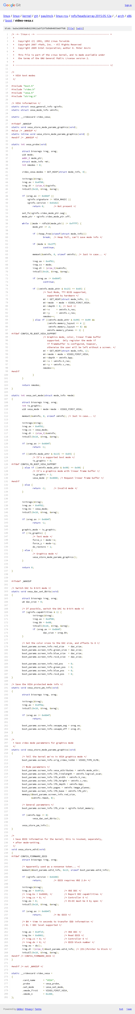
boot (8, 20)
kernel (26, 16)
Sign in (128, 5)
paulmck (47, 16)
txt (121, 1008)
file (70, 28)
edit (80, 28)
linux (6, 16)
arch (121, 16)
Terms (38, 1009)
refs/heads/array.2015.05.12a (91, 16)
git (36, 16)
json (129, 1008)
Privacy (29, 1009)
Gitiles (20, 1009)
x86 (129, 16)
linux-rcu (62, 16)
